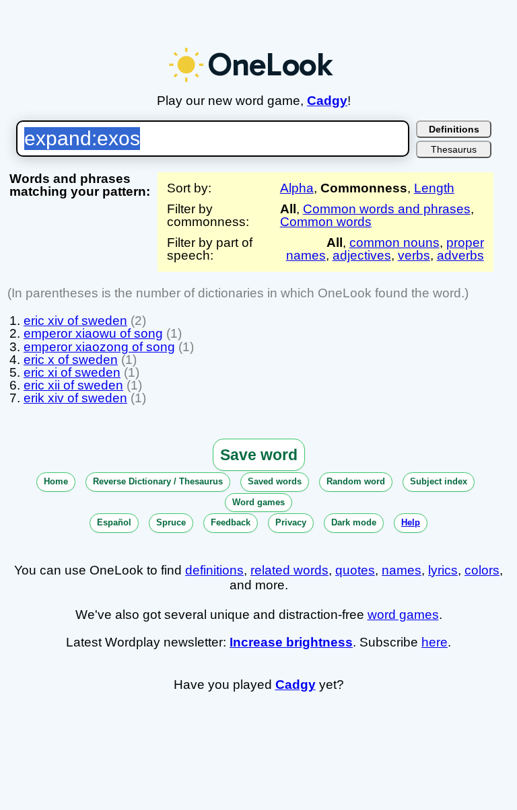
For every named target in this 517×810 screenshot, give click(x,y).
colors (481, 570)
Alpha (297, 188)
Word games (258, 502)
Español (114, 522)
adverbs (460, 255)
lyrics (443, 570)
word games (403, 615)
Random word (355, 481)
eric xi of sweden (72, 372)
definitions (214, 570)
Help (410, 522)
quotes (355, 570)
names (401, 570)
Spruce (171, 522)
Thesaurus (454, 149)
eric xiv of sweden (75, 321)
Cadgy (327, 101)
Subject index (438, 481)
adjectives (362, 255)
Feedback (230, 522)
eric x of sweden (71, 360)
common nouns (394, 242)
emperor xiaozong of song (99, 347)
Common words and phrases (387, 209)
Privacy (290, 522)
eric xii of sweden (73, 385)
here (434, 642)
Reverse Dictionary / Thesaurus (158, 481)
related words (289, 570)
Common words (326, 222)
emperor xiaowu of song (93, 333)
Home (56, 481)
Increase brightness (291, 642)
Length (434, 188)
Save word (259, 455)
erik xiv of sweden (75, 398)
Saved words (275, 481)
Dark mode (353, 522)
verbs (414, 255)
